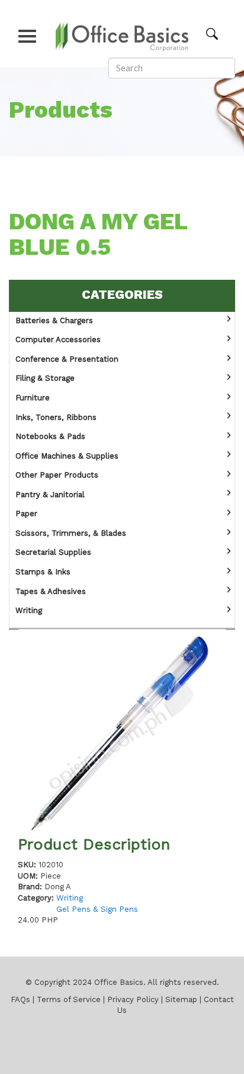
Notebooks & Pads (50, 437)
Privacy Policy (133, 1000)
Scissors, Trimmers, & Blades (70, 534)
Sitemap (181, 1000)
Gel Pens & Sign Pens (97, 910)
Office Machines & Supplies (66, 456)
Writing (28, 611)
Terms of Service (69, 1000)
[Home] (122, 33)
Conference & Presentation (66, 360)
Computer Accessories (58, 340)
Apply (219, 33)
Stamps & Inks (42, 572)
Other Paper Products (56, 475)
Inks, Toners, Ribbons (56, 418)
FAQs (20, 1000)
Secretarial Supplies (53, 553)
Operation (229, 319)
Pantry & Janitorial (50, 495)
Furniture (32, 398)
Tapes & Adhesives (50, 592)
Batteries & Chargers (54, 321)
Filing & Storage (45, 379)
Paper (26, 514)
